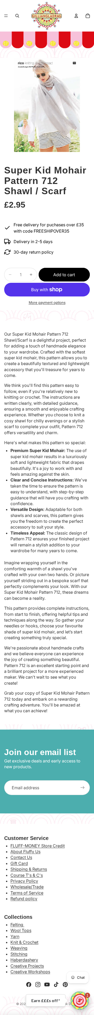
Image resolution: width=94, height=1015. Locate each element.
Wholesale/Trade (27, 886)
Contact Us (21, 857)
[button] (79, 1000)
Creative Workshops (30, 971)
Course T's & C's (26, 875)
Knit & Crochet (24, 942)
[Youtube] (47, 984)
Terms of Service (26, 892)
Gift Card (19, 863)
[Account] (76, 16)
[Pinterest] (65, 984)
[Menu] (6, 16)
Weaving (18, 948)
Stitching (18, 954)
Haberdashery (24, 959)
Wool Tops (20, 930)
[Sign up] (82, 788)
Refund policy (23, 898)
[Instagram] (38, 984)
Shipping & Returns (28, 869)
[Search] (17, 16)
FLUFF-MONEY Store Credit (37, 845)
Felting (17, 924)
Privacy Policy (24, 881)
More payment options (47, 302)
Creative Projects (27, 965)
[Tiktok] (56, 984)
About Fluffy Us (25, 851)
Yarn (14, 936)
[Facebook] (29, 984)
